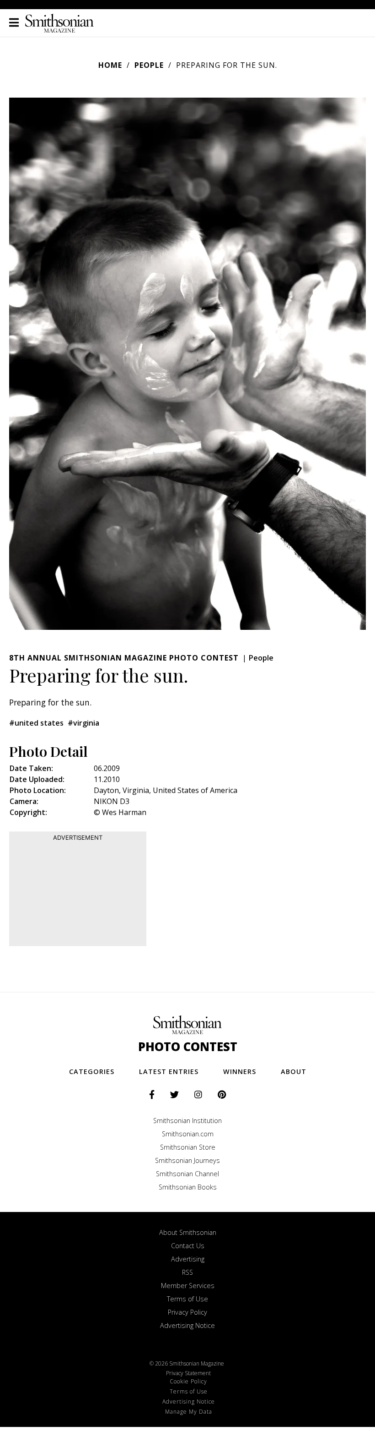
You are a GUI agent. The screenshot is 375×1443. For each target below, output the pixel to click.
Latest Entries (168, 1071)
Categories (91, 1071)
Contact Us (187, 1245)
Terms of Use (187, 1298)
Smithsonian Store (187, 1147)
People (149, 65)
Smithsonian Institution (187, 1120)
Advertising (187, 1259)
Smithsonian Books (188, 1187)
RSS (187, 1272)
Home (110, 65)
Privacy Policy (187, 1312)
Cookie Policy (188, 1381)
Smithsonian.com (188, 1133)
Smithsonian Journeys (187, 1160)
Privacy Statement (188, 1373)
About (293, 1071)
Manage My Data (188, 1411)
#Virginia (83, 723)
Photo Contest (187, 1047)
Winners (239, 1071)
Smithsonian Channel (187, 1173)
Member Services (187, 1285)
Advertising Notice (187, 1325)
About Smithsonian (187, 1232)
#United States (36, 723)
